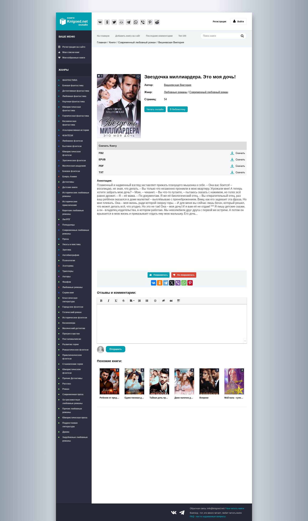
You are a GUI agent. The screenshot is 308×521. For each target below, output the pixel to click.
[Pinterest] (190, 282)
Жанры (64, 69)
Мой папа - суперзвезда (234, 398)
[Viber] (178, 282)
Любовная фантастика (74, 96)
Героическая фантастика (75, 116)
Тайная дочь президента (159, 398)
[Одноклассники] (159, 282)
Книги (112, 42)
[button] (101, 300)
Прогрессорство (71, 333)
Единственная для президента (134, 398)
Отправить (115, 349)
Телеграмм (181, 512)
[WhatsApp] (184, 282)
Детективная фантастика (75, 91)
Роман (65, 389)
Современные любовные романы (75, 232)
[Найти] (242, 36)
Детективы (68, 182)
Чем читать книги (235, 508)
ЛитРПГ (66, 219)
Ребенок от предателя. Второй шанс (109, 398)
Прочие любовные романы (72, 410)
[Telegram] (165, 282)
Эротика (66, 250)
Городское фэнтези (72, 307)
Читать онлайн (155, 109)
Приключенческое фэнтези (72, 357)
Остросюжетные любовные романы (72, 402)
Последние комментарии (159, 36)
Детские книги (69, 187)
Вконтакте (173, 512)
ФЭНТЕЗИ (67, 135)
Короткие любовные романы (73, 212)
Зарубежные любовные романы (75, 439)
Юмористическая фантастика (71, 109)
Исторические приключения (69, 203)
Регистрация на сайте (73, 47)
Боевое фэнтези (71, 171)
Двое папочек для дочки (184, 398)
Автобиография (70, 255)
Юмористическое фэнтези (71, 153)
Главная (102, 42)
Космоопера (68, 323)
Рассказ (66, 383)
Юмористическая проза (74, 417)
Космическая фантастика (69, 123)
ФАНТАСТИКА (69, 80)
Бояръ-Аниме (69, 176)
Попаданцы (68, 225)
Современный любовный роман (137, 42)
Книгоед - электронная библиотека (74, 21)
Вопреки (203, 398)
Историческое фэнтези (74, 317)
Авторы (66, 276)
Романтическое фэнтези (75, 350)
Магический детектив (73, 328)
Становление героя (72, 364)
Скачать (240, 153)
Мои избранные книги (73, 57)
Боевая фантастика (72, 85)
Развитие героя (70, 344)
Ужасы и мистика (71, 244)
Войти (240, 21)
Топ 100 (182, 36)
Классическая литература (69, 300)
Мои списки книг (70, 52)
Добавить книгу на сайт (127, 36)
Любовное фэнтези (72, 141)
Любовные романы (72, 287)
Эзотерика (67, 266)
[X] (171, 282)
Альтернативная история (75, 130)
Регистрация (219, 21)
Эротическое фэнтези (74, 160)
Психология (68, 260)
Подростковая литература (70, 425)
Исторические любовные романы (75, 194)
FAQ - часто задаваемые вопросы (208, 516)
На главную (103, 36)
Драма (65, 432)
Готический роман (71, 312)
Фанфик (66, 282)
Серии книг (68, 292)
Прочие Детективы (72, 378)
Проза (65, 239)
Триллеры (67, 271)
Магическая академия (74, 166)
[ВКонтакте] (153, 282)
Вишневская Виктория (171, 42)
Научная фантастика (73, 101)
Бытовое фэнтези (71, 146)
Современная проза (72, 394)
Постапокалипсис (71, 339)
